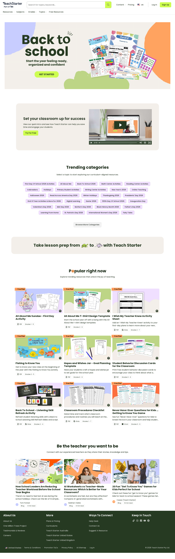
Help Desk (93, 521)
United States (14, 548)
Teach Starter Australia (57, 530)
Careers (7, 535)
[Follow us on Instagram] (137, 520)
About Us (7, 521)
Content (120, 4)
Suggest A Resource (98, 530)
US (142, 5)
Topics (42, 12)
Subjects (20, 12)
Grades (32, 12)
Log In (92, 547)
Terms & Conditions (32, 547)
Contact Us (94, 525)
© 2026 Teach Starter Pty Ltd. (157, 547)
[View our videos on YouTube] (145, 520)
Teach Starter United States (59, 535)
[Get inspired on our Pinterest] (148, 520)
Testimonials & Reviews (14, 530)
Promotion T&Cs (51, 547)
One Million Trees (15, 525)
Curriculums (51, 525)
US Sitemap (81, 547)
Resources (8, 12)
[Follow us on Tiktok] (133, 520)
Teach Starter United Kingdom (60, 540)
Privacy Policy (67, 547)
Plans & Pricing (53, 521)
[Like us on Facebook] (141, 520)
